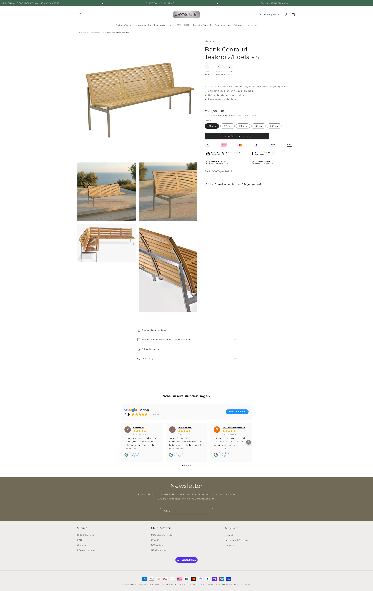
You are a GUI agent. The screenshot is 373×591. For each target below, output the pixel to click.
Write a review (237, 412)
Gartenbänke (96, 33)
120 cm (228, 126)
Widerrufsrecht (169, 584)
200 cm (274, 126)
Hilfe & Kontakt (85, 535)
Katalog (229, 535)
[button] (80, 15)
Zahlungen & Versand (236, 540)
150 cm (243, 126)
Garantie (82, 545)
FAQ (79, 540)
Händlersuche (158, 550)
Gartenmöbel (84, 33)
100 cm (212, 126)
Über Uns (156, 540)
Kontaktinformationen (228, 584)
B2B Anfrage (158, 545)
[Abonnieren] (209, 511)
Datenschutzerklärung (188, 584)
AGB (203, 584)
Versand (222, 115)
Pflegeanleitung (86, 550)
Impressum (231, 545)
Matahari (133, 584)
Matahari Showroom (162, 535)
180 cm (259, 126)
